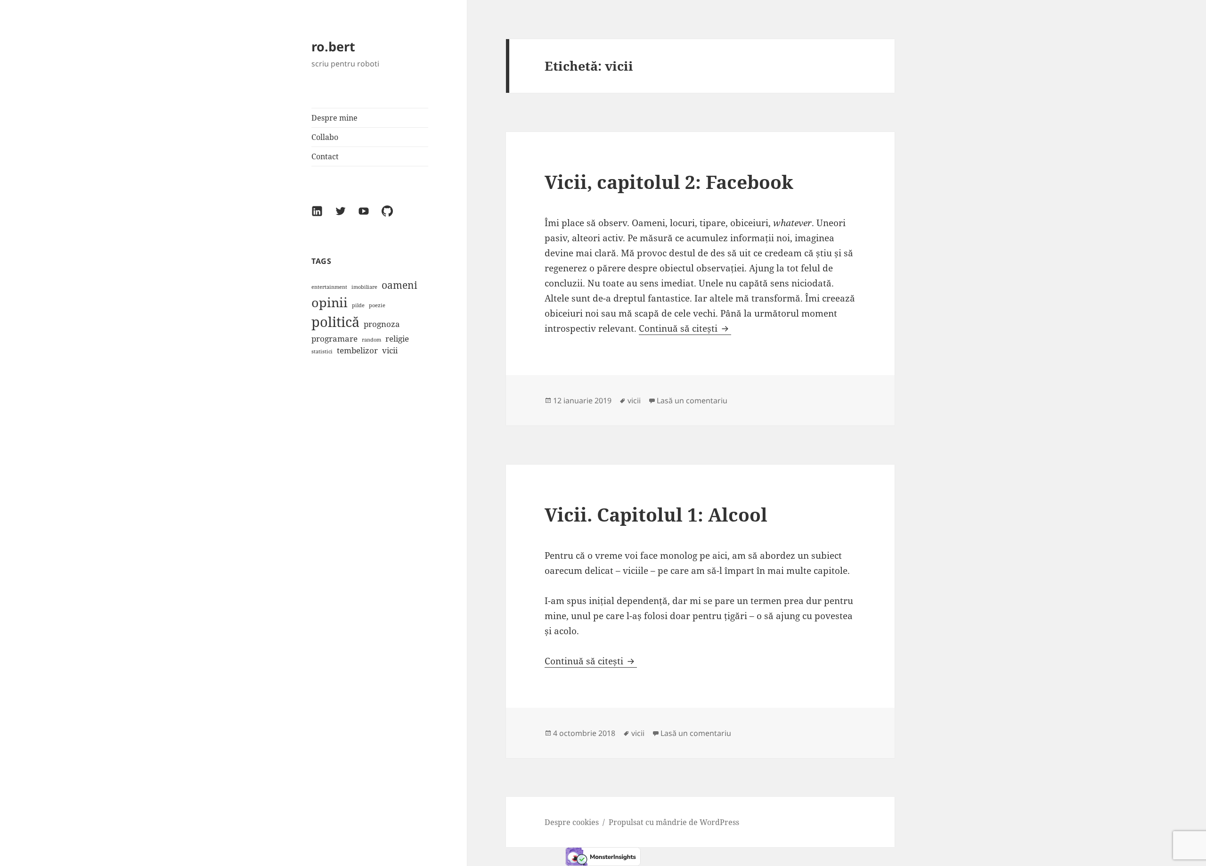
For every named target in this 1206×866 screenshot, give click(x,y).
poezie (377, 305)
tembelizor (357, 350)
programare (334, 338)
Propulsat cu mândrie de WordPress (674, 822)
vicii (390, 350)
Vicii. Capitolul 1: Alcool (656, 514)
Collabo (324, 137)
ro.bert (333, 46)
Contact (325, 156)
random (371, 339)
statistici (322, 351)
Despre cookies (572, 822)
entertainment (329, 287)
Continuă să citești (685, 328)
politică (335, 321)
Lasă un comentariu (692, 400)
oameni (399, 285)
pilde (358, 305)
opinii (329, 302)
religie (397, 338)
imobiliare (364, 287)
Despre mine (334, 118)
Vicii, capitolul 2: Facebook (669, 181)
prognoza (382, 324)
